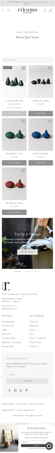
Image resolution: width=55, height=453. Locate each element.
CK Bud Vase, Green (14, 153)
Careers (32, 330)
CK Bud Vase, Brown (14, 203)
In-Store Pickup (8, 338)
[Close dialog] (53, 425)
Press (31, 334)
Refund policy (8, 404)
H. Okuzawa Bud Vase (14, 101)
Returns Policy (8, 346)
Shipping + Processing (11, 342)
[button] (45, 10)
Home (19, 32)
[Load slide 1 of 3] (18, 271)
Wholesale (33, 325)
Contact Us (34, 346)
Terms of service (36, 404)
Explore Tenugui (27, 252)
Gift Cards (6, 334)
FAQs (4, 330)
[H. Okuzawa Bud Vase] (14, 81)
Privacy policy (21, 404)
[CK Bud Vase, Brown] (14, 183)
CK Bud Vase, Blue (40, 153)
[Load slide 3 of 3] (36, 271)
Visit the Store (8, 325)
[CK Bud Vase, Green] (14, 134)
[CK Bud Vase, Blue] (40, 134)
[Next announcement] (52, 2)
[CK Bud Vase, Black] (40, 81)
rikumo (17, 415)
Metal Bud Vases (31, 32)
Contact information (25, 410)
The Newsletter (8, 321)
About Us (33, 321)
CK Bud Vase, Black (40, 101)
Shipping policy (8, 410)
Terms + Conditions (37, 338)
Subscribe (27, 381)
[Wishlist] (8, 10)
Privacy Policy (35, 342)
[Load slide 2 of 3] (27, 271)
